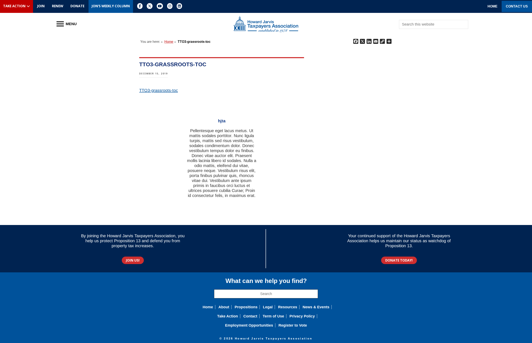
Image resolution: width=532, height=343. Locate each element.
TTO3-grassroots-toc (158, 90)
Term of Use (273, 316)
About (223, 307)
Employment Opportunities (249, 325)
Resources (287, 307)
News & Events (316, 307)
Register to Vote (292, 325)
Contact (250, 316)
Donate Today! (399, 260)
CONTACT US (517, 6)
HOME (493, 6)
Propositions (246, 307)
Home (208, 307)
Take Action (227, 316)
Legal (268, 307)
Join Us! (133, 260)
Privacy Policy (302, 316)
